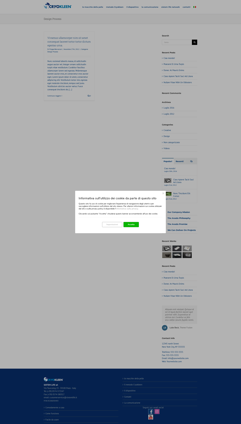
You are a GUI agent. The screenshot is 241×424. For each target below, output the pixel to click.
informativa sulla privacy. (127, 208)
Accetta (131, 224)
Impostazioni (112, 224)
